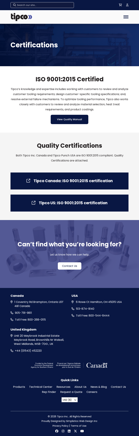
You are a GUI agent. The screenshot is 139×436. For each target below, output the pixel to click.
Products (19, 387)
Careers (91, 392)
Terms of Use (78, 426)
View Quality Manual (69, 119)
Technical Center (40, 387)
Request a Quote (71, 392)
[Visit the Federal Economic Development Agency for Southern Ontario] (69, 365)
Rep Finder (49, 392)
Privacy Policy (60, 426)
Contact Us (69, 266)
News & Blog (99, 387)
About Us (80, 387)
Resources (63, 387)
